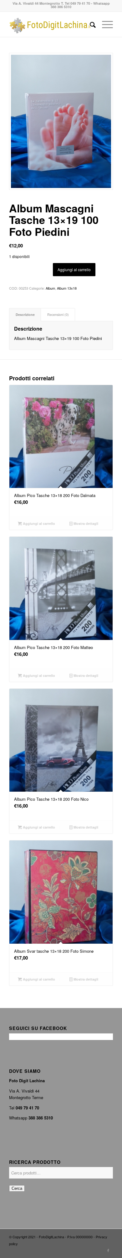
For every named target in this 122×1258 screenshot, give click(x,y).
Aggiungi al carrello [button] (38, 523)
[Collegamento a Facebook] (108, 1250)
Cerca (17, 1188)
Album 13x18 (67, 288)
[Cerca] (90, 24)
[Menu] (104, 24)
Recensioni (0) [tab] (58, 314)
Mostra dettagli (85, 523)
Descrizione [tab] (25, 314)
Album (50, 288)
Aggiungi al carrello (74, 269)
